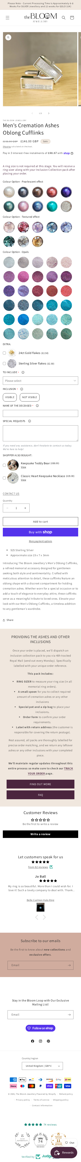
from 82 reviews (38, 867)
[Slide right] (49, 113)
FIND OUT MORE (40, 784)
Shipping (7, 146)
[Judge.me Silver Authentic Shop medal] (22, 1140)
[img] (40, 861)
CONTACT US (11, 493)
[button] (7, 18)
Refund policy (66, 1094)
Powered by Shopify (46, 1094)
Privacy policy (23, 1099)
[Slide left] (32, 113)
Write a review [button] (40, 834)
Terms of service (41, 1099)
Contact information (42, 1105)
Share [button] (10, 620)
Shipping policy (61, 1099)
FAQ (40, 795)
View (23, 467)
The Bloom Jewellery (26, 1094)
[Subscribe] (69, 965)
